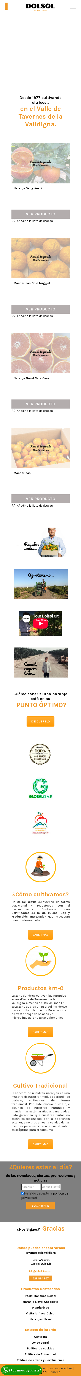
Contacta (40, 1337)
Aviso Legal (40, 1342)
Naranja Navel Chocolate (40, 1302)
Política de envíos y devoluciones (40, 1360)
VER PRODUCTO (40, 214)
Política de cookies (40, 1348)
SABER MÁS (40, 935)
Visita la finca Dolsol (40, 1313)
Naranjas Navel (41, 1319)
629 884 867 (40, 1278)
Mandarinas (40, 1307)
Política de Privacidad (40, 1354)
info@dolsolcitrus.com (40, 1271)
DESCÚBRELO (40, 721)
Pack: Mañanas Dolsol (40, 1296)
